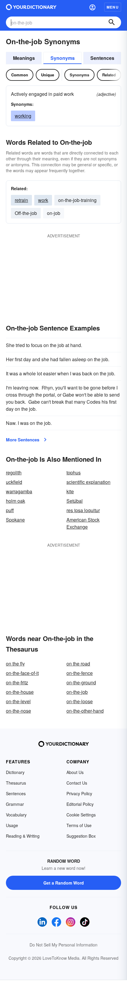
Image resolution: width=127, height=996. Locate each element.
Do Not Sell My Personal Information (63, 945)
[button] (92, 7)
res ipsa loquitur (83, 510)
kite (70, 491)
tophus (73, 472)
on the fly (15, 663)
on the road (78, 663)
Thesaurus (16, 783)
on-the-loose (79, 701)
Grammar (15, 804)
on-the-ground (81, 682)
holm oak (15, 500)
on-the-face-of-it (22, 673)
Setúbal (74, 500)
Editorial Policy (80, 804)
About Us (75, 772)
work (43, 200)
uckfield (14, 482)
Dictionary (15, 772)
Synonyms (63, 58)
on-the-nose (18, 710)
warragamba (19, 491)
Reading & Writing (23, 836)
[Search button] (112, 22)
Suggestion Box (81, 836)
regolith (14, 472)
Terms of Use (79, 825)
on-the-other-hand (85, 710)
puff (10, 510)
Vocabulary (16, 815)
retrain (21, 200)
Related (109, 75)
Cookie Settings (81, 815)
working (23, 115)
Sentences (102, 58)
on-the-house (20, 691)
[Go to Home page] (31, 7)
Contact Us (76, 783)
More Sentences (22, 439)
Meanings (24, 58)
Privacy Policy (79, 793)
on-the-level (18, 701)
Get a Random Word (63, 883)
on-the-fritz (17, 682)
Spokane (15, 519)
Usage (12, 825)
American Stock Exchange (83, 523)
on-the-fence (79, 673)
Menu (113, 7)
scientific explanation (88, 482)
